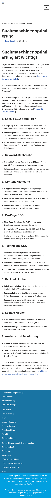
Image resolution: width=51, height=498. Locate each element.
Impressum (6, 455)
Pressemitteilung (8, 426)
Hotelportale (6, 410)
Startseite (5, 23)
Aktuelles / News (8, 430)
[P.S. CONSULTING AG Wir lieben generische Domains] (15, 7)
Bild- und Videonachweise (13, 463)
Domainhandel (7, 397)
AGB (4, 471)
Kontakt (5, 434)
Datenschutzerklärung (11, 459)
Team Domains (10, 41)
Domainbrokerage (9, 405)
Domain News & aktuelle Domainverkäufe (18, 443)
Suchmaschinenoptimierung (12, 393)
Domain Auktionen (9, 438)
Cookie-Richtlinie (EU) (11, 467)
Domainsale (6, 451)
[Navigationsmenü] (46, 7)
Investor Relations (9, 422)
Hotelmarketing (8, 414)
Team (4, 418)
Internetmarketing (8, 401)
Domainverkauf (8, 447)
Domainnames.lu (25, 496)
